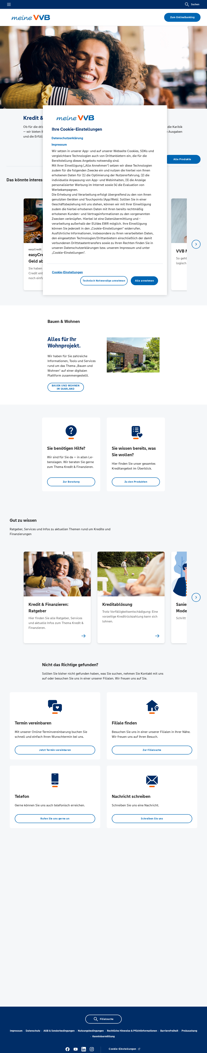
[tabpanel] (57, 597)
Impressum (16, 1030)
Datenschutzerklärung (67, 138)
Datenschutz (33, 1030)
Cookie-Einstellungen (67, 272)
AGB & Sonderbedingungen (59, 1030)
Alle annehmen (144, 280)
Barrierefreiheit (169, 1030)
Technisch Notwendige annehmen (104, 280)
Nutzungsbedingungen (91, 1030)
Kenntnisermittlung (103, 1036)
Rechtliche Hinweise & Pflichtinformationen (132, 1030)
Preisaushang (189, 1030)
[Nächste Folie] (196, 244)
